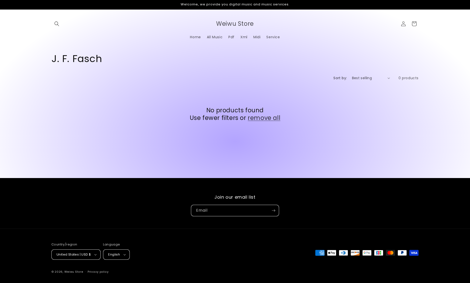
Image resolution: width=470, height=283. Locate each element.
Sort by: (340, 78)
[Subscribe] (273, 210)
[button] (56, 23)
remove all (264, 118)
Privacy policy (98, 272)
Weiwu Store (73, 272)
